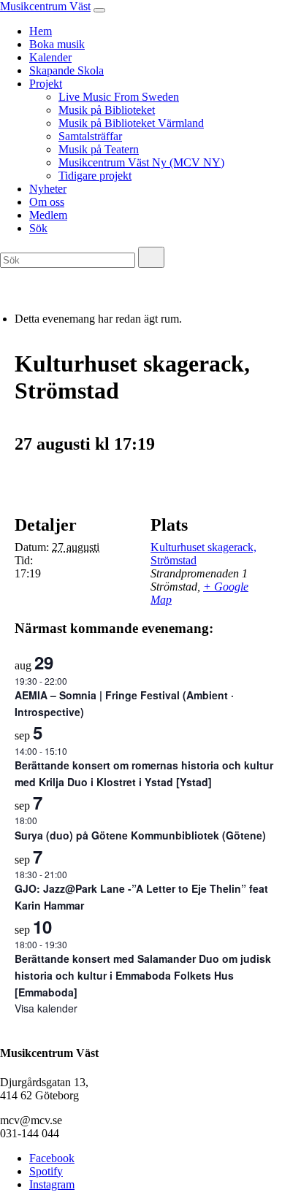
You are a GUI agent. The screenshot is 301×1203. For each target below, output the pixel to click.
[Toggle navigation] (99, 10)
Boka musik (57, 44)
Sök (38, 228)
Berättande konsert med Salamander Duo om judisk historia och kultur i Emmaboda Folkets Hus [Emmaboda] (143, 975)
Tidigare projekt (95, 175)
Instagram (52, 1184)
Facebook (52, 1158)
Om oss (46, 202)
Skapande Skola (66, 70)
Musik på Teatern (98, 149)
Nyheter (47, 188)
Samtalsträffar (90, 136)
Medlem (48, 215)
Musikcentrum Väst (45, 6)
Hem (40, 31)
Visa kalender (46, 1008)
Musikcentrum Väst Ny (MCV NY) (141, 162)
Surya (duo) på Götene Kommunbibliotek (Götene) (140, 835)
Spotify (46, 1171)
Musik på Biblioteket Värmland (131, 123)
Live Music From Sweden (118, 97)
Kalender (50, 57)
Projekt (45, 83)
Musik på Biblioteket (106, 110)
